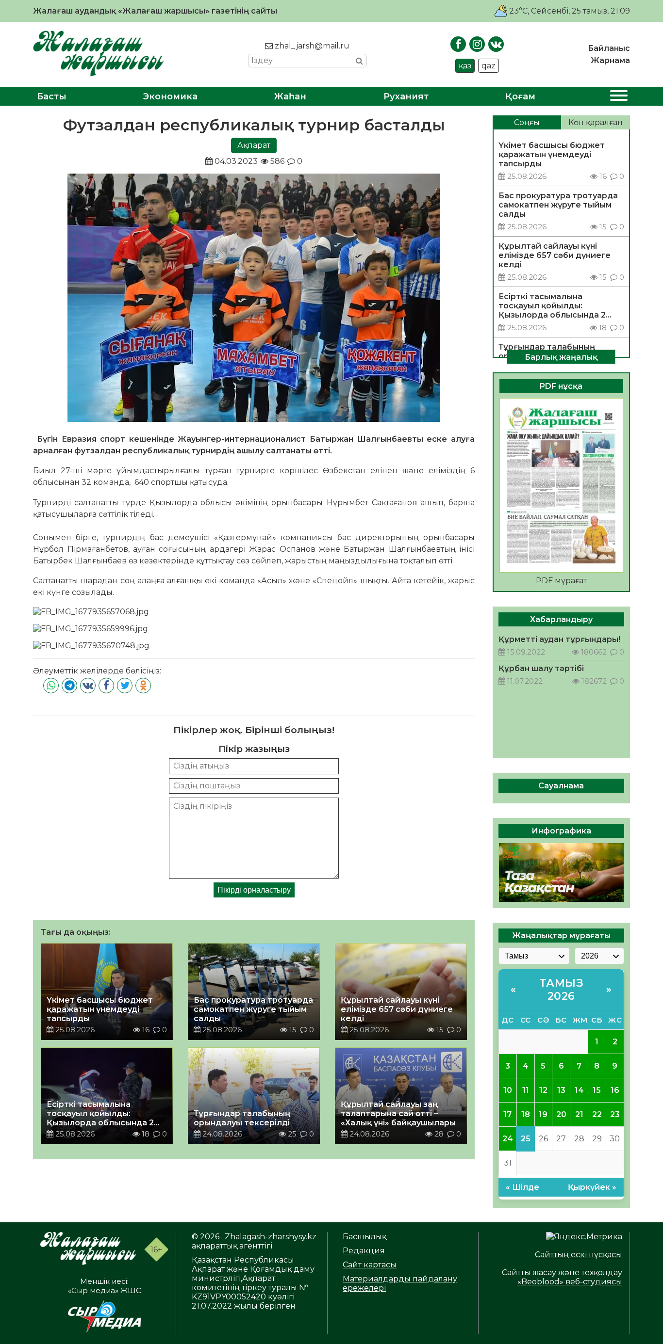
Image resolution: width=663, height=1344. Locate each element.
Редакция (364, 1250)
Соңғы (527, 122)
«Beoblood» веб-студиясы (569, 1281)
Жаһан (290, 96)
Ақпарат (253, 145)
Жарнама (610, 60)
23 (615, 1114)
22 (597, 1114)
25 (525, 1138)
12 (543, 1090)
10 (507, 1090)
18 (525, 1114)
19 (543, 1114)
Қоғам (520, 96)
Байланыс (609, 48)
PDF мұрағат (561, 580)
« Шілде (522, 1187)
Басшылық (364, 1236)
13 (561, 1090)
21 (579, 1114)
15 (597, 1090)
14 (579, 1090)
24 (507, 1138)
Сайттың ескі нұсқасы (578, 1254)
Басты (51, 96)
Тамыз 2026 (561, 989)
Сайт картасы (370, 1264)
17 (507, 1114)
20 (561, 1114)
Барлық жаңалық (561, 356)
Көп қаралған (595, 122)
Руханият (406, 96)
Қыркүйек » (592, 1187)
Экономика (170, 96)
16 (615, 1090)
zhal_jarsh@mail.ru (311, 45)
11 (525, 1090)
